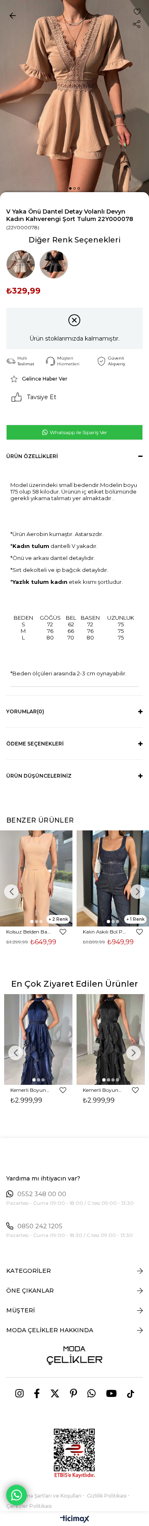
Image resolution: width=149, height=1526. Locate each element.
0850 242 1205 (39, 1226)
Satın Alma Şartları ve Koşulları (44, 1496)
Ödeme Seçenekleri (35, 744)
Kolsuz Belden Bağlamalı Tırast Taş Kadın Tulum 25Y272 (29, 932)
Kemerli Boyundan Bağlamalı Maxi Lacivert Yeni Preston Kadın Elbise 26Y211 (31, 1090)
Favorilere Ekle (63, 932)
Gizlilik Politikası (107, 1496)
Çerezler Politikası (29, 1506)
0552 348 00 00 (41, 1194)
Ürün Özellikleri (32, 456)
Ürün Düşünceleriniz (39, 776)
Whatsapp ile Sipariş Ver (77, 432)
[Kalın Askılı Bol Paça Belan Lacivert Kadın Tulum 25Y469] (113, 878)
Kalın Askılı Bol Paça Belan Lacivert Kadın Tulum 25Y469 (105, 932)
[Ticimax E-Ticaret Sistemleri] (74, 1519)
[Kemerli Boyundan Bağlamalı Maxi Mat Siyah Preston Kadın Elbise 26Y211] (111, 1039)
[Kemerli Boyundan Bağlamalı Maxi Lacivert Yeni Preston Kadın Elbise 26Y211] (38, 1039)
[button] (70, 188)
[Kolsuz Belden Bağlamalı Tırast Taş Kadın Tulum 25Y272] (36, 878)
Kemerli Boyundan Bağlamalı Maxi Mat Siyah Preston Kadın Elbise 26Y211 (103, 1090)
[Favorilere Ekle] (137, 11)
